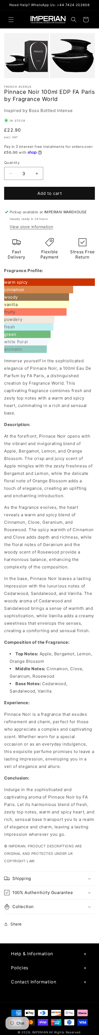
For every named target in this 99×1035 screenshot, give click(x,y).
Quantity (12, 162)
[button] (11, 20)
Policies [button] (19, 967)
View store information (31, 226)
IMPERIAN (40, 1032)
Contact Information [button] (33, 982)
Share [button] (16, 924)
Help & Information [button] (32, 953)
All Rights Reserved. (65, 1032)
